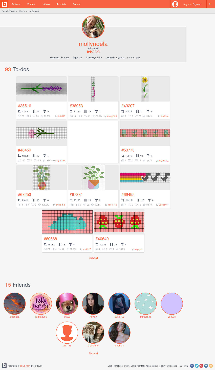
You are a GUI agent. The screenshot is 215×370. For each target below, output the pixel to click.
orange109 (112, 115)
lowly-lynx (138, 249)
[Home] (4, 4)
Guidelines (172, 365)
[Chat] (211, 4)
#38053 (76, 105)
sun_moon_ (163, 160)
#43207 (128, 105)
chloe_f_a (60, 204)
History (162, 365)
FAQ (186, 365)
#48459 (24, 150)
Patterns (16, 4)
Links (133, 365)
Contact (140, 365)
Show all (93, 257)
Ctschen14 (163, 204)
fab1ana (164, 115)
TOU (180, 365)
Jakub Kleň (25, 365)
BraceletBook (8, 11)
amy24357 (60, 160)
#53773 (128, 150)
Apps (148, 365)
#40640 (102, 238)
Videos (46, 4)
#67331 (76, 194)
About (155, 365)
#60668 (50, 238)
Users (22, 11)
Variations (118, 365)
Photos (31, 4)
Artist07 (61, 115)
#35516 (24, 105)
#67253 (24, 194)
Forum (76, 4)
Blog (110, 365)
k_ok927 (87, 249)
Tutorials (61, 4)
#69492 (128, 194)
